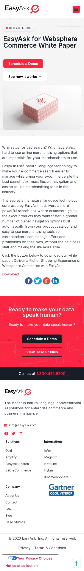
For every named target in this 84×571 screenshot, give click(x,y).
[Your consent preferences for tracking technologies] (76, 563)
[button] (76, 9)
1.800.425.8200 (51, 373)
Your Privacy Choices (35, 558)
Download (10, 274)
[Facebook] (6, 434)
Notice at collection (21, 565)
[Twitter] (13, 434)
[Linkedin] (20, 434)
